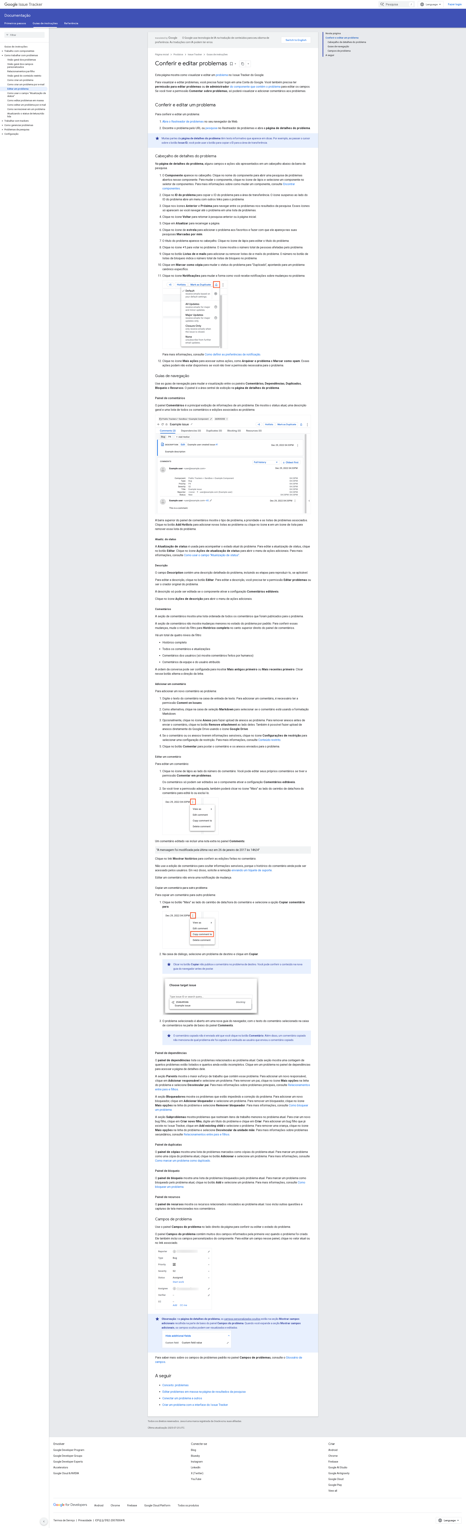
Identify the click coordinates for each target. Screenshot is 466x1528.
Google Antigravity (339, 1473)
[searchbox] (24, 35)
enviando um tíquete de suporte (252, 870)
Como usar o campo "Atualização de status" (211, 555)
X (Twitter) (197, 1473)
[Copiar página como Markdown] (242, 64)
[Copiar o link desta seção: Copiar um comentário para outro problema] (211, 888)
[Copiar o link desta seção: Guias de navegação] (192, 376)
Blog (193, 1450)
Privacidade (85, 1520)
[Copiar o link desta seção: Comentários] (174, 609)
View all (332, 1490)
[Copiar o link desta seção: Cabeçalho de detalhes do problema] (220, 156)
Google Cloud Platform (157, 1505)
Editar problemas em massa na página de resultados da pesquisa (204, 1391)
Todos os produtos (188, 1505)
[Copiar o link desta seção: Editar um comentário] (184, 757)
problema (222, 75)
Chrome (333, 1455)
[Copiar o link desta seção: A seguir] (175, 1376)
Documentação (17, 15)
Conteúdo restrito (269, 740)
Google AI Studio (337, 1467)
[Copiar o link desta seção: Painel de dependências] (190, 1053)
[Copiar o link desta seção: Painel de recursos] (183, 1197)
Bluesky (195, 1455)
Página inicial (162, 54)
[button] (24, 51)
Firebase (333, 1461)
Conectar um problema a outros (182, 1398)
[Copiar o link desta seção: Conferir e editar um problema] (219, 105)
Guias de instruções (45, 23)
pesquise (212, 128)
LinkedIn (195, 1467)
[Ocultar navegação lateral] (44, 1521)
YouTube (196, 1479)
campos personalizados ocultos (242, 1318)
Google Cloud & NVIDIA (66, 1473)
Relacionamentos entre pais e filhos (206, 1134)
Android (332, 1450)
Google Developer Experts (68, 1461)
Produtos (178, 54)
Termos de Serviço (64, 1520)
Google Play (335, 1484)
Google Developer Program (68, 1450)
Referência (71, 23)
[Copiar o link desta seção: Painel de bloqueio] (183, 1171)
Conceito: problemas (175, 1385)
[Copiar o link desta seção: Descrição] (171, 565)
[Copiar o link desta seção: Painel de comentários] (188, 398)
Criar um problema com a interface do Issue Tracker (195, 1405)
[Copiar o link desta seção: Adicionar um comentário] (189, 684)
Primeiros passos (15, 23)
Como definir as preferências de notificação (232, 354)
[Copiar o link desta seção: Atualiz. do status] (179, 539)
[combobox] (396, 4)
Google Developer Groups (67, 1455)
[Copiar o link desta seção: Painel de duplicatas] (185, 1145)
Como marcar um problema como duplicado (182, 1160)
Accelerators (60, 1467)
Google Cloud (335, 1479)
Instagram (197, 1461)
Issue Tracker (30, 4)
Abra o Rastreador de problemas (183, 121)
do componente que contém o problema (255, 86)
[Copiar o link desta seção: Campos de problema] (195, 1219)
